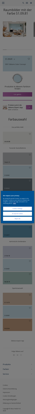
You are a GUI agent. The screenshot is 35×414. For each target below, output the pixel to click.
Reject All (17, 218)
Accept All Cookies (17, 213)
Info (14, 203)
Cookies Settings (17, 208)
